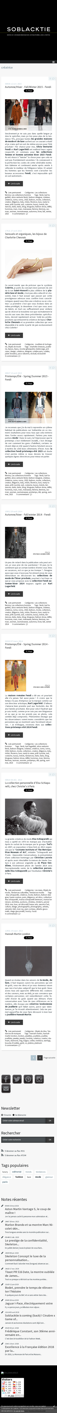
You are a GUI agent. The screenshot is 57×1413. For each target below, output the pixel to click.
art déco (39, 897)
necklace (39, 1040)
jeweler (16, 1038)
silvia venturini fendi (20, 197)
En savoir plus (19, 1411)
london (21, 1036)
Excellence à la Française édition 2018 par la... (29, 1349)
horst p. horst (31, 911)
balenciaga (40, 349)
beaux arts (33, 904)
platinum (38, 1043)
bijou (16, 349)
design (13, 351)
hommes (8, 209)
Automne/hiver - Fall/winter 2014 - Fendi (27, 514)
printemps (33, 492)
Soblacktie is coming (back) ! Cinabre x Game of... (30, 1317)
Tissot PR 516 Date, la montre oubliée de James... (29, 1274)
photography (36, 906)
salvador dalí (10, 909)
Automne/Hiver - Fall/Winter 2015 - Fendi (28, 87)
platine (30, 1043)
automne (33, 211)
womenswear (22, 211)
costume (28, 204)
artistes (45, 906)
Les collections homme (21, 195)
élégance (15, 202)
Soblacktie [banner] (28, 30)
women (13, 211)
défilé (49, 206)
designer (28, 351)
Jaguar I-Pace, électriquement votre (29, 1303)
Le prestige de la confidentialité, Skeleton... (26, 1242)
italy (22, 202)
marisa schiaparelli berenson (30, 899)
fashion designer (35, 197)
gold (22, 1043)
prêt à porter (15, 204)
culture (8, 906)
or (26, 1043)
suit (22, 204)
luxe (39, 202)
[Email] (6, 1088)
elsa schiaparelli (12, 895)
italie (14, 206)
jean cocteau (30, 909)
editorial (16, 1171)
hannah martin (36, 1033)
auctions (23, 902)
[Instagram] (39, 1079)
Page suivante (49, 1057)
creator (8, 202)
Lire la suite (15, 183)
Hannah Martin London (17, 934)
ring (20, 1040)
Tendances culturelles (19, 892)
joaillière (8, 1038)
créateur (46, 197)
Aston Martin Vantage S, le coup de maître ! (28, 1211)
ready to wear (28, 753)
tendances (29, 755)
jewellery (28, 1036)
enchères (15, 902)
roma (21, 199)
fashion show (40, 206)
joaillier (44, 1036)
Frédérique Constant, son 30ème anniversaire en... (30, 1333)
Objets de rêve (40, 1031)
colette (46, 351)
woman (15, 760)
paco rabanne (23, 353)
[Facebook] (6, 1079)
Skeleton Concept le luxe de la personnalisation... (25, 1258)
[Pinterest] (28, 1079)
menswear (27, 209)
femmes (42, 209)
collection (46, 199)
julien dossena (11, 353)
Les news (38, 890)
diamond (14, 1040)
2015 (7, 213)
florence (34, 202)
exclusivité (41, 353)
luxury (35, 204)
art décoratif (23, 904)
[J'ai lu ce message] (54, 1406)
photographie (23, 906)
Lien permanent (14, 192)
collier (32, 1040)
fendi (41, 195)
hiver (39, 211)
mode (38, 199)
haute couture (15, 897)
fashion (32, 199)
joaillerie (36, 1036)
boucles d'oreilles (12, 1043)
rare (11, 904)
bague (26, 1040)
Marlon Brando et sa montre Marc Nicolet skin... (29, 1226)
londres (29, 1038)
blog (24, 206)
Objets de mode (14, 346)
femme (35, 209)
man (15, 209)
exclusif (33, 353)
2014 (11, 763)
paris (24, 897)
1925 (26, 199)
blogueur (30, 206)
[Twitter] (17, 1079)
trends (41, 204)
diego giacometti (17, 911)
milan (27, 202)
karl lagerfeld (30, 746)
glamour (49, 1177)
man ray (20, 909)
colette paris (38, 351)
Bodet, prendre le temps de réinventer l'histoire (29, 1289)
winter (48, 211)
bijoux (10, 349)
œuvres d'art (44, 904)
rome (15, 199)
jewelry (22, 1038)
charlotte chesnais (37, 346)
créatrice (8, 199)
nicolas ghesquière (27, 349)
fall (44, 211)
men (20, 209)
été (39, 492)
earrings (47, 1040)
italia (19, 206)
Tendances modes (36, 892)
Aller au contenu (8, 2)
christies (31, 902)
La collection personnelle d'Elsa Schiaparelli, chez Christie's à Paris (28, 784)
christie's (39, 902)
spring (44, 492)
